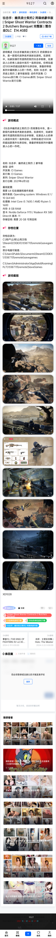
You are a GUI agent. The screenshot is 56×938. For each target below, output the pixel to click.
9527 (31, 917)
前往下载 (48, 36)
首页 (14, 12)
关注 (39, 45)
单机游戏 (33, 12)
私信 (49, 45)
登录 (28, 681)
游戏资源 (23, 12)
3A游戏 (43, 12)
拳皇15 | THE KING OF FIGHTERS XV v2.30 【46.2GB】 (13, 642)
